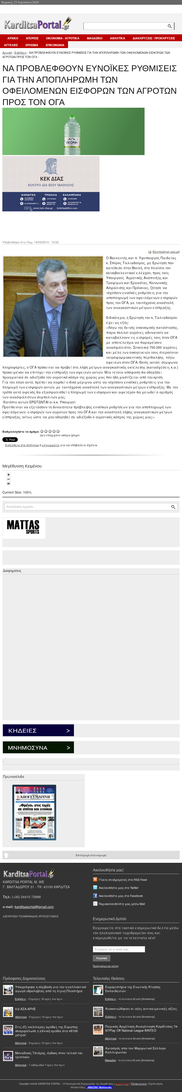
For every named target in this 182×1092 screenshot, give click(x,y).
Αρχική (7, 52)
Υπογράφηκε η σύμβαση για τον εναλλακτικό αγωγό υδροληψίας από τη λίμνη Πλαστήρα (50, 989)
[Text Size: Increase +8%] (8, 475)
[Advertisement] (86, 225)
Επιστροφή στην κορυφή (91, 855)
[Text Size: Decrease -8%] (8, 479)
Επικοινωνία (139, 1083)
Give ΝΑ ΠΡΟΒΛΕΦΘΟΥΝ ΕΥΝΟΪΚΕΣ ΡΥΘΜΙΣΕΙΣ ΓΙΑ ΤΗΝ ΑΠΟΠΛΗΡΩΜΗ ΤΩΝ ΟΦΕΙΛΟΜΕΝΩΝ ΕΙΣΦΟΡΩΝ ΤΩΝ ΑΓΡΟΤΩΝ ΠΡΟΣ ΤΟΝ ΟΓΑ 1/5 (42, 431)
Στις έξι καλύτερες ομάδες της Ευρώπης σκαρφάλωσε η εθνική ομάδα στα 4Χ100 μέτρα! (46, 1031)
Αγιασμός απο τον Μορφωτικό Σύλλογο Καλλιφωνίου (135, 1050)
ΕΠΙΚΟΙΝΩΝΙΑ (55, 45)
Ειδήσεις (20, 52)
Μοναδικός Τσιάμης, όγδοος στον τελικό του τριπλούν (48, 1055)
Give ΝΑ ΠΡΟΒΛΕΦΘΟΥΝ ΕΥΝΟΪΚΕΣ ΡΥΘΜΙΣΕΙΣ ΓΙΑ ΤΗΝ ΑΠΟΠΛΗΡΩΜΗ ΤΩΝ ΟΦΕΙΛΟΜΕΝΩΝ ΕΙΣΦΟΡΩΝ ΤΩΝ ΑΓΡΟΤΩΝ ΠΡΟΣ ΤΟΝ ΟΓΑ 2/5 (46, 431)
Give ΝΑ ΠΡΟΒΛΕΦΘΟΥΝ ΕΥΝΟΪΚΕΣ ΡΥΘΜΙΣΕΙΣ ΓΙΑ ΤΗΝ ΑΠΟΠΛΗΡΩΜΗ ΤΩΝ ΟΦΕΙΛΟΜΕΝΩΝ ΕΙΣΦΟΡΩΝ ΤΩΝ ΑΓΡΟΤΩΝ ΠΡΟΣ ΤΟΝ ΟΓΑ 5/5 (58, 431)
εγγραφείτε (50, 445)
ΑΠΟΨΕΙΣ (32, 38)
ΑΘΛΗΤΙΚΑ (117, 38)
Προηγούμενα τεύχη (105, 966)
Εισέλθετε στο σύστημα (22, 445)
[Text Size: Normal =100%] (8, 484)
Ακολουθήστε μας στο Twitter (118, 888)
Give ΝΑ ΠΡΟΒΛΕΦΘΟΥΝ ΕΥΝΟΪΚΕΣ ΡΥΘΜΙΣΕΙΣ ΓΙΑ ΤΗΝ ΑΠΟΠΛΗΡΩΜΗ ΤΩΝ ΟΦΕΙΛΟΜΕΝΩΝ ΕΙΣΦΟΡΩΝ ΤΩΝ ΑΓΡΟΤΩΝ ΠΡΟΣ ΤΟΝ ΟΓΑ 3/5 (50, 431)
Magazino (110, 1060)
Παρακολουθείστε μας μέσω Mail (122, 904)
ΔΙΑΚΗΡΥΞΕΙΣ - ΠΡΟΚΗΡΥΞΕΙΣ (154, 38)
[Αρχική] (37, 22)
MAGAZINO (94, 38)
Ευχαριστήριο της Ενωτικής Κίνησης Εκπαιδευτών (132, 989)
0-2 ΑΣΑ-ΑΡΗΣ (25, 1009)
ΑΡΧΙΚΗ (12, 38)
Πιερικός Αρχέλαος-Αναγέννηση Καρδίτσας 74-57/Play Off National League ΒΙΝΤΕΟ (141, 1028)
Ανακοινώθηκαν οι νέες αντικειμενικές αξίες (141, 1008)
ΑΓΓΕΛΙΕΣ (11, 45)
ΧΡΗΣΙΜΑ (31, 45)
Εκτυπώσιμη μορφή (166, 252)
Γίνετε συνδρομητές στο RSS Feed (123, 880)
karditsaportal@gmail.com (34, 906)
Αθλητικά (21, 1017)
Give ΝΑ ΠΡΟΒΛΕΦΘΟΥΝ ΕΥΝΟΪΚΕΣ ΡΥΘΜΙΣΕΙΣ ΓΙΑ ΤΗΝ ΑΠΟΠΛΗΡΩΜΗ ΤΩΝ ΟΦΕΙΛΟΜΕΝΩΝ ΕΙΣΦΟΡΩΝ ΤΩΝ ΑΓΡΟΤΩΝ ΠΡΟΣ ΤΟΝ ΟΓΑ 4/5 (54, 431)
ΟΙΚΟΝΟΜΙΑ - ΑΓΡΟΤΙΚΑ (62, 38)
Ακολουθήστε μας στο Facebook (121, 896)
